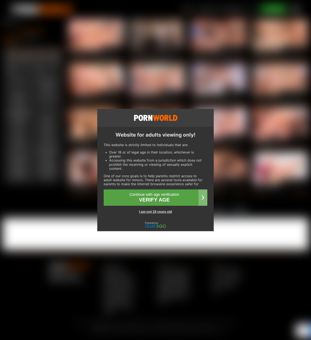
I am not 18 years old (155, 212)
